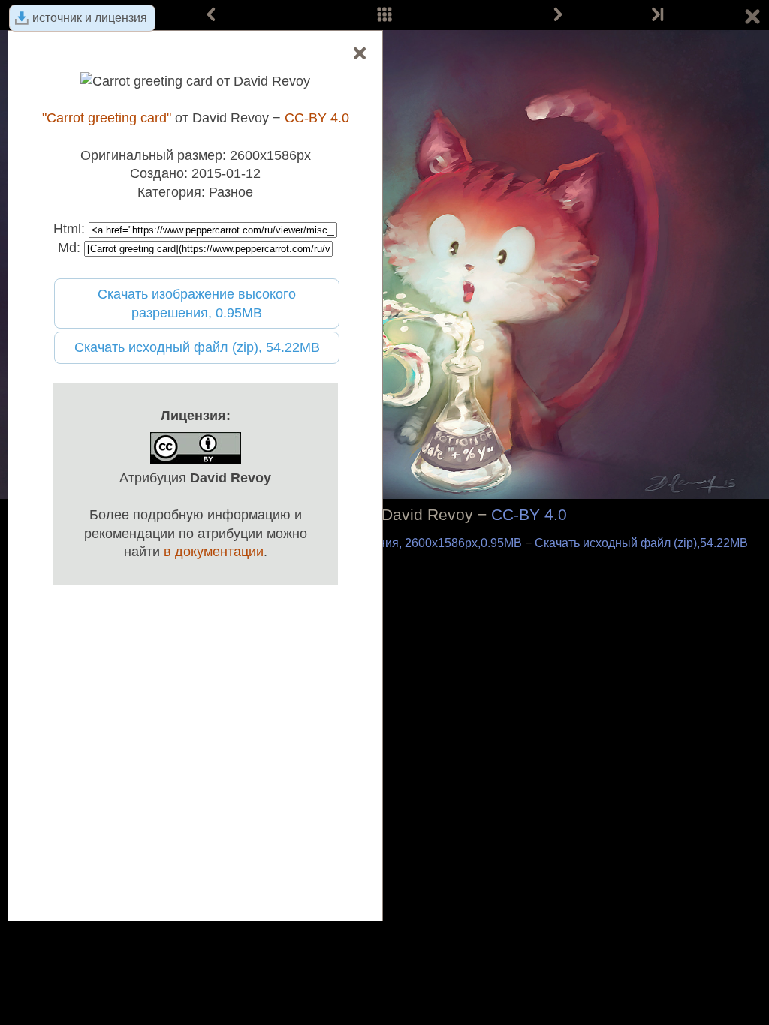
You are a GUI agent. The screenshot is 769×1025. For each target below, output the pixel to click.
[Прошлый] (211, 15)
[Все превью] (384, 15)
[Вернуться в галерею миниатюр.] (752, 19)
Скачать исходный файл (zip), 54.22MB (197, 347)
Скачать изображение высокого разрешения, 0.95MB (197, 303)
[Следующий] (557, 15)
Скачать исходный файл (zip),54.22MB (641, 543)
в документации (214, 551)
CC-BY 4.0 (529, 514)
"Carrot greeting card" (106, 117)
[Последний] (656, 15)
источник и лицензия (89, 17)
